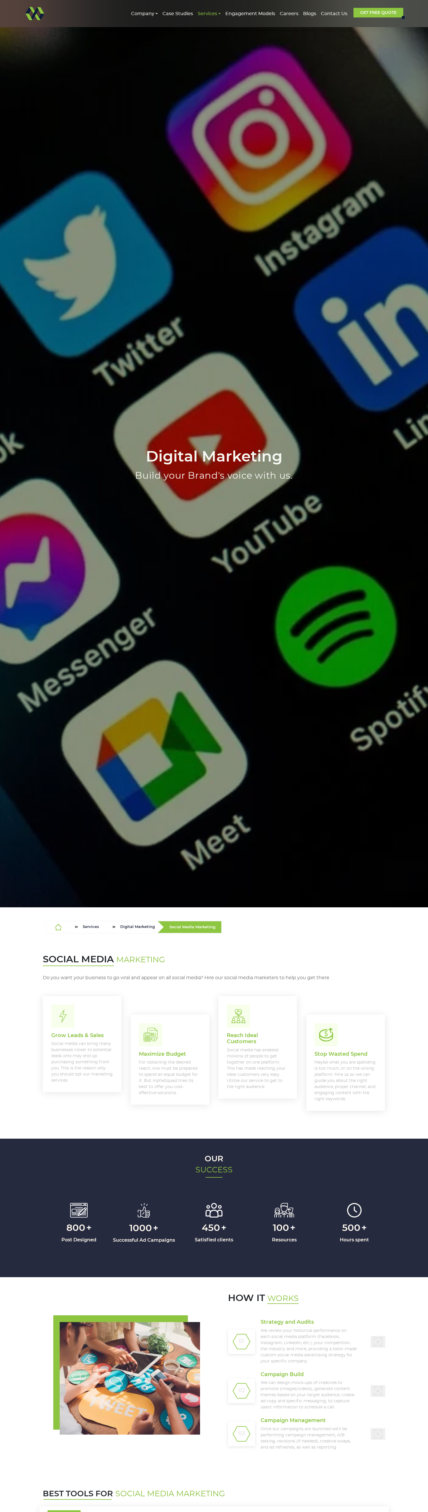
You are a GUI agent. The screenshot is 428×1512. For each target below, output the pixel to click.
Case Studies (177, 13)
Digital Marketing (137, 927)
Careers (289, 13)
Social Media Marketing (192, 927)
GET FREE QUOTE (378, 12)
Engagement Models (250, 13)
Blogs (309, 13)
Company (142, 13)
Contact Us (334, 13)
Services (207, 13)
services (91, 927)
